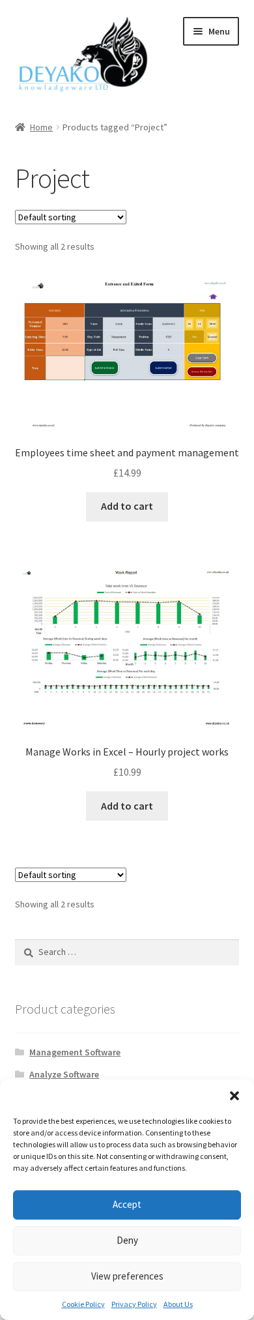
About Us (178, 1304)
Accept (127, 1204)
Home (41, 127)
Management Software (74, 1052)
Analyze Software (64, 1074)
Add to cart (127, 505)
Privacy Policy (134, 1304)
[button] (234, 1095)
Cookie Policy (83, 1304)
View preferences (127, 1276)
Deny (127, 1240)
